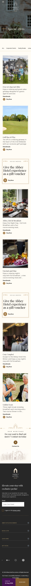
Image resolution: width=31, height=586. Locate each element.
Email (3, 500)
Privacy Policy (15, 578)
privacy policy (16, 510)
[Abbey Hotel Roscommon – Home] (15, 478)
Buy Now (11, 180)
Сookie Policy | (25, 575)
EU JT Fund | (5, 575)
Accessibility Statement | (15, 575)
